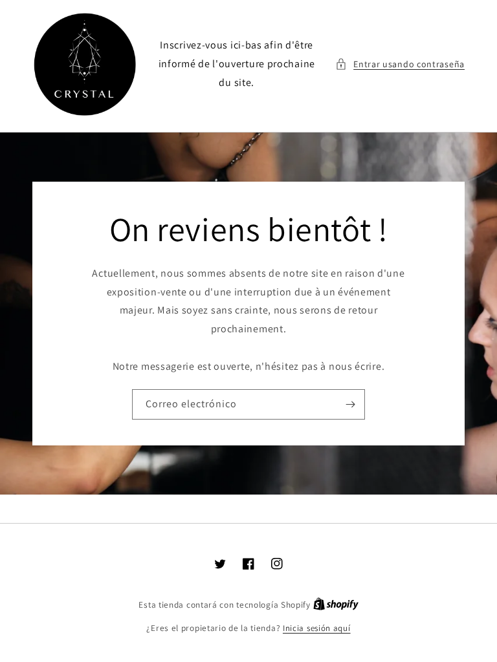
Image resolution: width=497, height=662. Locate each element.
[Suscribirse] (350, 404)
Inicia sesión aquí (317, 628)
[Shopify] (336, 604)
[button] (400, 64)
